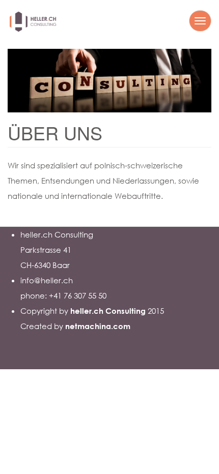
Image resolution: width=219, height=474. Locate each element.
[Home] (33, 24)
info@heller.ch (46, 280)
